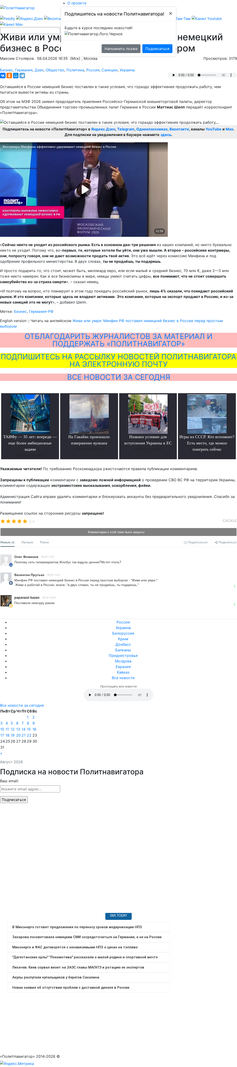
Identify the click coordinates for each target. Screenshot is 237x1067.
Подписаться (157, 48)
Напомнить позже (121, 48)
